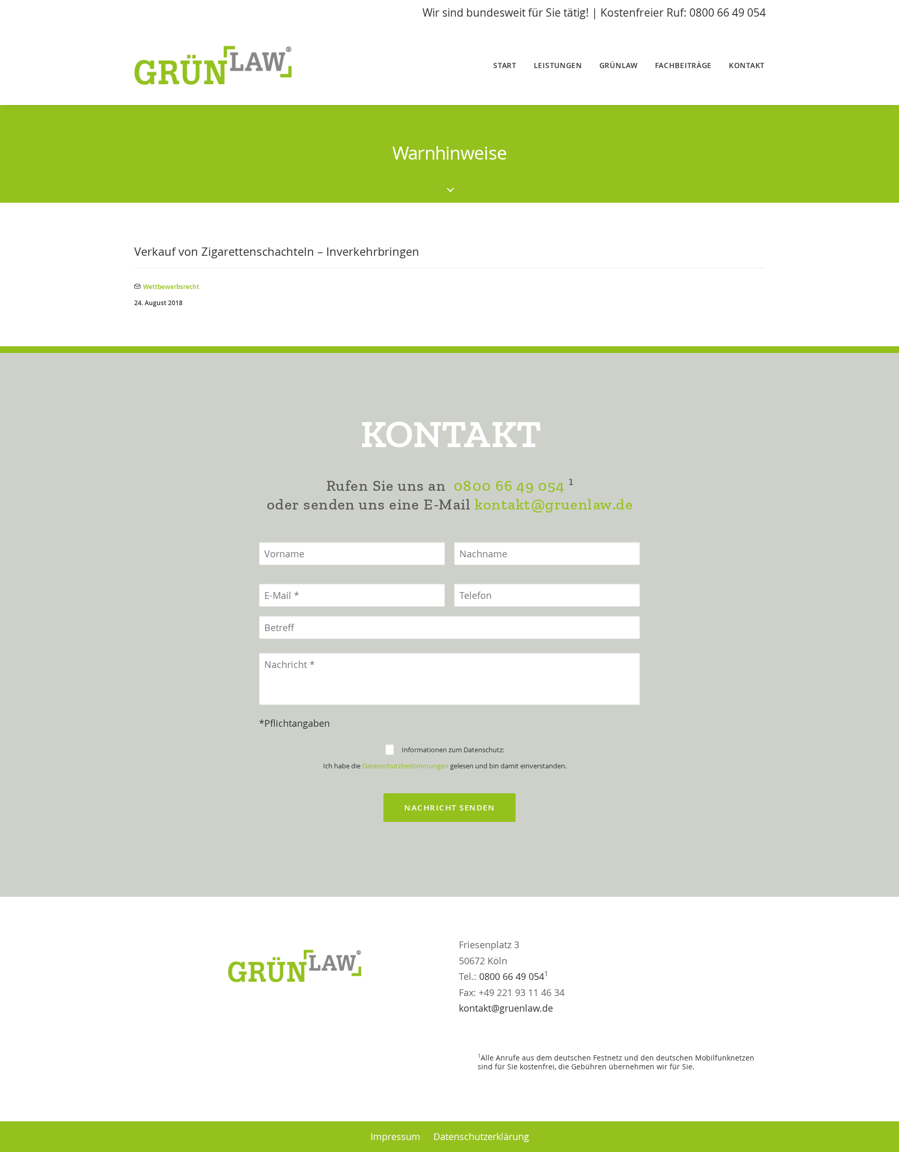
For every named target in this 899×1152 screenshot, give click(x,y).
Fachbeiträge (683, 65)
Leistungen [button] (558, 65)
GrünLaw (618, 65)
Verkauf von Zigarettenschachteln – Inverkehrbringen (276, 251)
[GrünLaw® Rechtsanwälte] (226, 65)
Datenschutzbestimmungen (405, 765)
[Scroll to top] (878, 1129)
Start (505, 65)
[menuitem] (508, 65)
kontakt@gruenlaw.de (553, 504)
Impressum (395, 1136)
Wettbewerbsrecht (171, 286)
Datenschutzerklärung (481, 1136)
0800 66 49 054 (508, 485)
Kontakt (747, 65)
